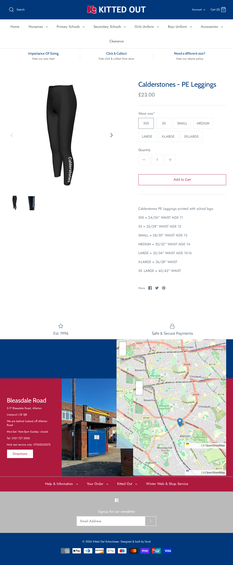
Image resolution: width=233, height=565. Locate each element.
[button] (171, 389)
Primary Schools (69, 26)
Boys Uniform (178, 26)
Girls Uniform (145, 26)
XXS (146, 123)
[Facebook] (116, 500)
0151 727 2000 (21, 438)
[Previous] (12, 135)
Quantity (144, 150)
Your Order (95, 483)
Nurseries (36, 26)
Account (197, 10)
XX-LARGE (191, 136)
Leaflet (196, 445)
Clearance (116, 41)
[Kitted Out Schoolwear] (116, 10)
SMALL (182, 123)
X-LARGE (168, 136)
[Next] (111, 135)
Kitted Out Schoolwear (106, 542)
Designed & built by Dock (136, 542)
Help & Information (59, 483)
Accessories (210, 26)
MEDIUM (203, 123)
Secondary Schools (108, 26)
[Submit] (150, 521)
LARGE (147, 136)
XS (164, 123)
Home (14, 26)
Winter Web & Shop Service (167, 483)
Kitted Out (125, 483)
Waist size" (146, 113)
